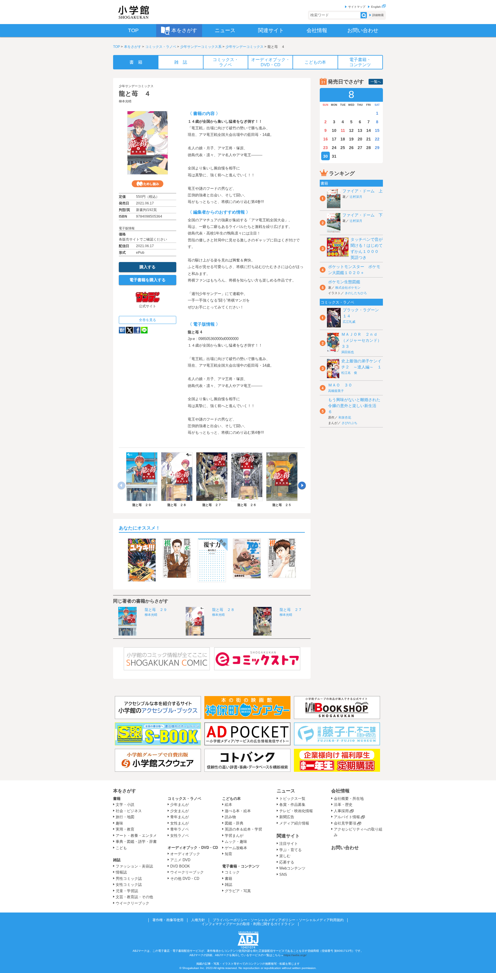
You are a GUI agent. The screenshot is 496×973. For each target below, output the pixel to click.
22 (377, 139)
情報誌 (121, 872)
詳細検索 (378, 15)
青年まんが (179, 817)
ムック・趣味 (236, 841)
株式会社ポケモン (348, 287)
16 (325, 139)
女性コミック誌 (129, 884)
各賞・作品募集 (292, 804)
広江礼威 (349, 321)
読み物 (230, 817)
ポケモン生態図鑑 (344, 282)
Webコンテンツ (292, 868)
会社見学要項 (345, 823)
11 (343, 130)
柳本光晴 (125, 101)
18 (342, 139)
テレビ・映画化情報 (296, 811)
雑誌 (117, 860)
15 (377, 130)
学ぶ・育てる (290, 850)
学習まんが (236, 835)
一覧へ (376, 82)
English (376, 6)
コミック (232, 872)
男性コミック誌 (129, 878)
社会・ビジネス (129, 811)
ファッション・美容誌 (134, 866)
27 (360, 147)
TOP (116, 47)
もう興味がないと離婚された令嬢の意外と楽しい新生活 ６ (354, 405)
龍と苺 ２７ (291, 609)
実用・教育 (125, 829)
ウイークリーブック (132, 903)
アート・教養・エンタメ (136, 835)
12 (351, 130)
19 (351, 139)
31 (334, 156)
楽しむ (284, 856)
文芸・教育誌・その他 (134, 897)
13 (360, 130)
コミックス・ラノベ (160, 47)
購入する (148, 267)
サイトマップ (356, 6)
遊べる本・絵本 (238, 811)
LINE (144, 330)
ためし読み (147, 183)
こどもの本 (231, 798)
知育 (228, 854)
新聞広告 (286, 817)
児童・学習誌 (127, 891)
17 (334, 139)
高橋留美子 (336, 390)
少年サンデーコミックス (245, 47)
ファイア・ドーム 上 (362, 191)
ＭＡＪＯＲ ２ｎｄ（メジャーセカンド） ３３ (363, 340)
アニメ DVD (180, 860)
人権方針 (198, 920)
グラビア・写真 (238, 891)
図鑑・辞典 (234, 823)
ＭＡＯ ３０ (340, 385)
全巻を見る (147, 320)
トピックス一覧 (292, 798)
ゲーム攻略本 (236, 848)
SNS (283, 874)
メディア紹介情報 (294, 823)
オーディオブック (185, 854)
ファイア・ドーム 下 (362, 215)
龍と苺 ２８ (223, 609)
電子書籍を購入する (147, 280)
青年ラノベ (179, 829)
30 (325, 156)
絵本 (228, 804)
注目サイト (288, 843)
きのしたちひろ (356, 293)
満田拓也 (347, 352)
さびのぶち (349, 423)
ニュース (286, 790)
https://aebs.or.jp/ (295, 955)
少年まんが (179, 804)
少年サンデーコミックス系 (201, 47)
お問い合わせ (345, 847)
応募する (286, 862)
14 (368, 130)
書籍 (117, 798)
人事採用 (341, 811)
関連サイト (288, 835)
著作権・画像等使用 (167, 920)
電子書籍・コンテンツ (240, 866)
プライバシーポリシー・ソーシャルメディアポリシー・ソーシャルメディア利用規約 (278, 920)
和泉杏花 (344, 417)
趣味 (119, 823)
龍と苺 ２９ (156, 609)
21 (368, 139)
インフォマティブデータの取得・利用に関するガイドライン (248, 924)
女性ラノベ (179, 835)
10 (334, 130)
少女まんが (179, 811)
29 (377, 147)
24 (334, 147)
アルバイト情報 (347, 817)
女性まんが (179, 823)
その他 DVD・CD (184, 878)
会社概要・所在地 (349, 798)
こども (121, 848)
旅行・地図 (125, 817)
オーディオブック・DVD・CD (193, 847)
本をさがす (132, 47)
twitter (129, 330)
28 (368, 147)
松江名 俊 (349, 372)
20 (360, 139)
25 (342, 147)
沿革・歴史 (343, 804)
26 (351, 147)
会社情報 (340, 790)
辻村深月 (356, 196)
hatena (122, 330)
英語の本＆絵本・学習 (243, 829)
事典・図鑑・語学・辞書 (136, 841)
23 (325, 147)
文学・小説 (125, 804)
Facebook (136, 330)
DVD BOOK (180, 866)
